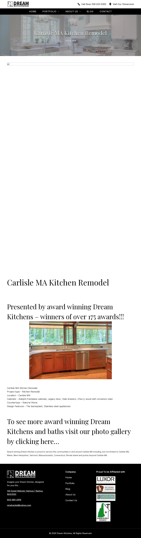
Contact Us (71, 500)
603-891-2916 (14, 499)
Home (32, 11)
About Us (71, 11)
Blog (90, 11)
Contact (106, 11)
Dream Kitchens (64, 533)
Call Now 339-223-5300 (93, 4)
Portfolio (49, 11)
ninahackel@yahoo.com (19, 505)
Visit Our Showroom (123, 4)
